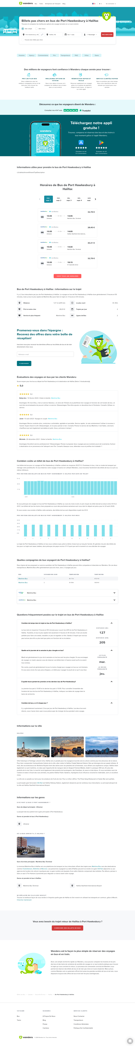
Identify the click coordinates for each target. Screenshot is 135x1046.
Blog (64, 3)
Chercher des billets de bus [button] (67, 928)
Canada (30, 994)
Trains (41, 3)
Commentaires (43, 55)
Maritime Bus (55, 398)
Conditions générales (81, 1024)
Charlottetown (27, 869)
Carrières (46, 1028)
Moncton (44, 869)
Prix (54, 55)
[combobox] (30, 34)
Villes (86, 55)
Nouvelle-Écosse (40, 994)
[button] (94, 4)
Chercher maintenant (24, 900)
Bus (36, 3)
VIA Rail (39, 783)
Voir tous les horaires (67, 276)
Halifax (50, 994)
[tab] (28, 29)
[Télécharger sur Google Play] (101, 142)
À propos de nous (49, 1016)
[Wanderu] (26, 3)
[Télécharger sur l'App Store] (81, 142)
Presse (45, 1024)
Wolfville (36, 869)
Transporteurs (65, 55)
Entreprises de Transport (52, 3)
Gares (97, 55)
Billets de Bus (21, 994)
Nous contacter (79, 1016)
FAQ (76, 55)
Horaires (22, 55)
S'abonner (24, 363)
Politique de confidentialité (83, 1028)
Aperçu (31, 55)
